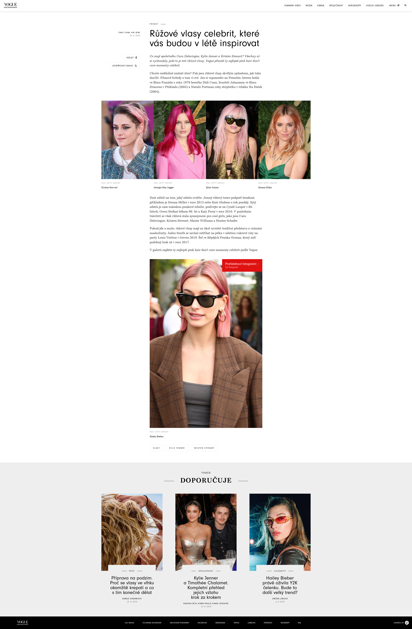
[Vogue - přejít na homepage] (10, 5)
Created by (399, 623)
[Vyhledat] (405, 5)
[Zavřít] (408, 625)
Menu (392, 5)
